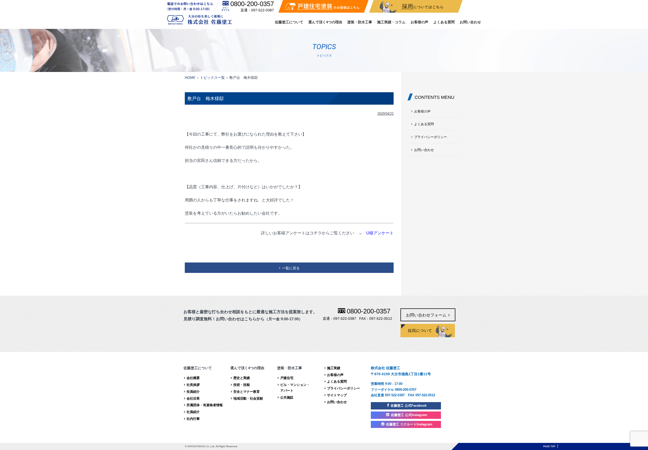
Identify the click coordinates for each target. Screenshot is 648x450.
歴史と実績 (241, 378)
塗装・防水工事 (359, 22)
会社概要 (193, 378)
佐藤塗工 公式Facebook (409, 405)
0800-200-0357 (252, 4)
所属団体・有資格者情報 (205, 405)
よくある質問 (444, 22)
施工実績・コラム (391, 22)
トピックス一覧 (212, 78)
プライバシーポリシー (430, 137)
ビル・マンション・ (295, 387)
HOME (190, 78)
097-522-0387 (262, 10)
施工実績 (333, 368)
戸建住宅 (286, 378)
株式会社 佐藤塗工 (199, 20)
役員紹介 (193, 391)
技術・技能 (241, 385)
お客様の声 (419, 22)
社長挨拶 (193, 385)
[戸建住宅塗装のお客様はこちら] (323, 6)
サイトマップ (337, 395)
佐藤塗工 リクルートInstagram (409, 424)
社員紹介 (193, 412)
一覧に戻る (291, 268)
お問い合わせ (470, 22)
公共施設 (286, 397)
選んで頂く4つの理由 (325, 22)
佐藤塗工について (289, 22)
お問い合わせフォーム (426, 315)
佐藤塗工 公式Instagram (409, 415)
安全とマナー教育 (246, 391)
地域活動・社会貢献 (248, 398)
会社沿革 (193, 398)
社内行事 (193, 419)
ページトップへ (550, 446)
